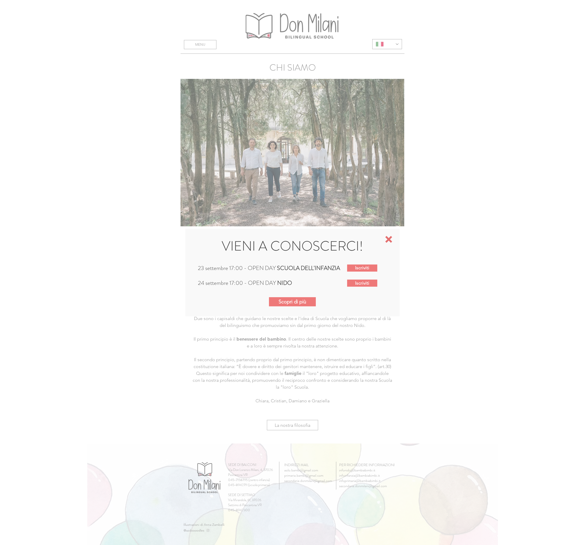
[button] (388, 239)
